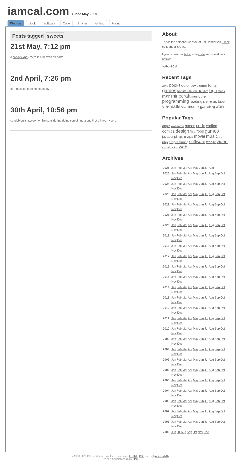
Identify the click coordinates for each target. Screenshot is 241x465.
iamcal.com (38, 11)
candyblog (17, 120)
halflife (182, 91)
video (222, 141)
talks (187, 54)
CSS (141, 456)
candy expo (20, 57)
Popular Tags (177, 117)
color (185, 85)
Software (49, 23)
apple (166, 126)
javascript (169, 136)
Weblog (15, 23)
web (183, 146)
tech (209, 142)
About (116, 23)
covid (194, 85)
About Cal (170, 66)
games (169, 90)
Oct (223, 173)
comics (168, 131)
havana (195, 90)
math (166, 96)
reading (196, 101)
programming (175, 101)
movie (199, 136)
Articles (82, 23)
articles (166, 59)
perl (221, 136)
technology (210, 101)
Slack (225, 42)
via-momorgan (193, 106)
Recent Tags (177, 77)
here (30, 89)
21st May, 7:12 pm (40, 46)
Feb (179, 167)
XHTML (133, 456)
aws (165, 85)
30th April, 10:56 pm (43, 110)
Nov (174, 178)
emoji (203, 85)
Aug (211, 167)
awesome (177, 126)
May (195, 167)
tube (221, 101)
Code (66, 23)
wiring (211, 107)
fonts (212, 85)
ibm (205, 91)
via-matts (171, 106)
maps (221, 91)
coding (211, 126)
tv (214, 142)
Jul (206, 167)
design (182, 131)
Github (99, 23)
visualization (170, 147)
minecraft (181, 96)
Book (32, 23)
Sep (217, 173)
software (197, 141)
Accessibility (162, 456)
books (175, 85)
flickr (193, 131)
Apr (190, 167)
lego (213, 90)
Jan (173, 167)
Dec (179, 178)
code (201, 54)
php (203, 96)
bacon (190, 126)
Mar (184, 167)
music (195, 96)
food (200, 131)
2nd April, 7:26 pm (40, 78)
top (136, 458)
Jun (201, 167)
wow (220, 106)
